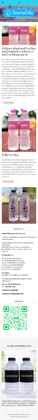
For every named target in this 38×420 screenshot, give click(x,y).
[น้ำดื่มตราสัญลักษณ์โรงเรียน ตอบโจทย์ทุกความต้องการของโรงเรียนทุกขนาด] (19, 35)
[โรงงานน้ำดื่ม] (19, 13)
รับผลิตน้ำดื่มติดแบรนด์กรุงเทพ (11, 401)
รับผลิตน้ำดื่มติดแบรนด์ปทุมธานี (17, 403)
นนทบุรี (29, 278)
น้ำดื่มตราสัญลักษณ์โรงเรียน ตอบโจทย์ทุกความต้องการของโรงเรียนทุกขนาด (19, 51)
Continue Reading (8, 102)
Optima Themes (24, 416)
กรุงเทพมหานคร (7, 278)
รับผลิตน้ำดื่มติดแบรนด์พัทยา (26, 405)
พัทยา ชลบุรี (16, 278)
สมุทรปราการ (6, 281)
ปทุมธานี (23, 278)
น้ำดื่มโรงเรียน (10, 155)
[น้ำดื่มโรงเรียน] (19, 130)
